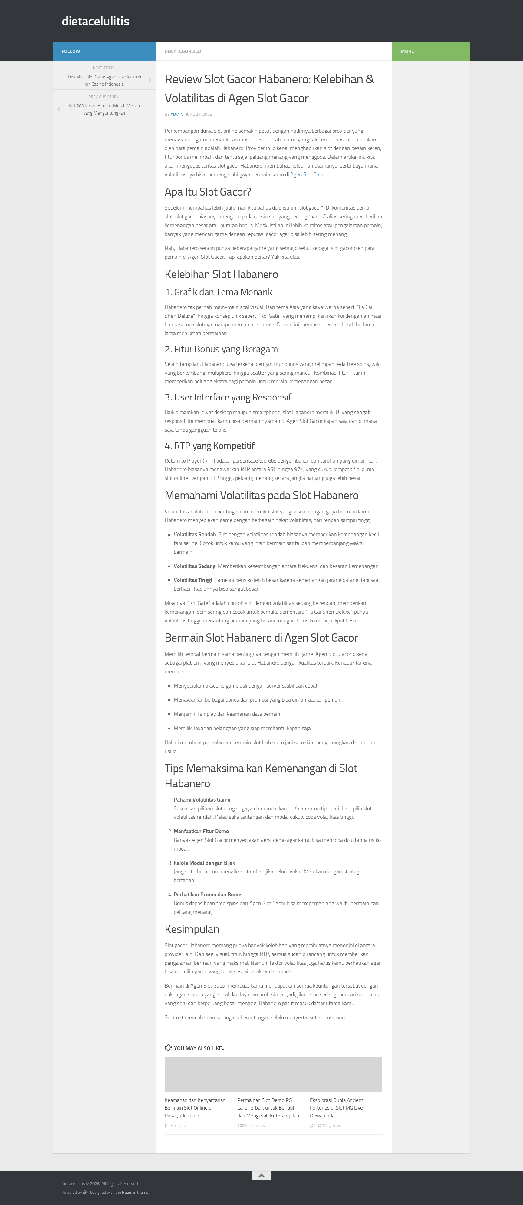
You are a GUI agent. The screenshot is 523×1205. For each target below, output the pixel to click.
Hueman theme (135, 1192)
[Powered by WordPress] (85, 1192)
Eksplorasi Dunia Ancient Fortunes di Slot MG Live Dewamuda (336, 1108)
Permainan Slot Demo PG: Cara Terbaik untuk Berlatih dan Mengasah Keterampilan (268, 1108)
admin (177, 114)
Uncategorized (183, 51)
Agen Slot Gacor (308, 174)
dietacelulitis (95, 21)
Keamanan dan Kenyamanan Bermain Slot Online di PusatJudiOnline (195, 1108)
